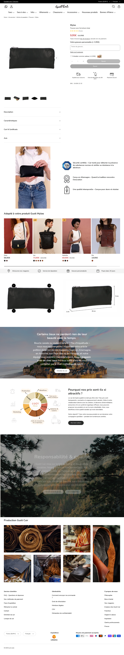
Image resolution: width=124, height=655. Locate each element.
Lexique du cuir (9, 619)
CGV (53, 609)
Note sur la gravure (76, 52)
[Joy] (47, 236)
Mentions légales (58, 605)
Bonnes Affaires (106, 12)
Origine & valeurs (110, 615)
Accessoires (72, 12)
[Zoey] (18, 236)
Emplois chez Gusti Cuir (112, 607)
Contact (6, 611)
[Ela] (106, 236)
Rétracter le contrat (10, 607)
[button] (6, 6)
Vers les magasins (47, 493)
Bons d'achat (108, 599)
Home (5, 17)
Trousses (31, 17)
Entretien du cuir (62, 371)
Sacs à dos (21, 12)
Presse (106, 626)
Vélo (32, 12)
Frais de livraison (85, 39)
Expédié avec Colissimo (11, 2)
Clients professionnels (111, 622)
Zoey (5, 255)
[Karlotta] (76, 236)
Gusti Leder (11, 648)
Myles (36, 17)
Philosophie (108, 595)
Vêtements (43, 12)
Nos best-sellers (76, 423)
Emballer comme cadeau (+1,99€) (84, 56)
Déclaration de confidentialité (62, 613)
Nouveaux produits (90, 12)
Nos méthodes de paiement (13, 599)
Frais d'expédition (10, 603)
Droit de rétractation (59, 601)
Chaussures (57, 12)
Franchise (107, 611)
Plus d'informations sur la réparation (71, 493)
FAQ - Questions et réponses (14, 595)
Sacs (10, 12)
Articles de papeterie (22, 17)
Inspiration (107, 619)
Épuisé (104, 61)
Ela (93, 255)
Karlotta (65, 255)
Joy (34, 255)
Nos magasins (109, 603)
